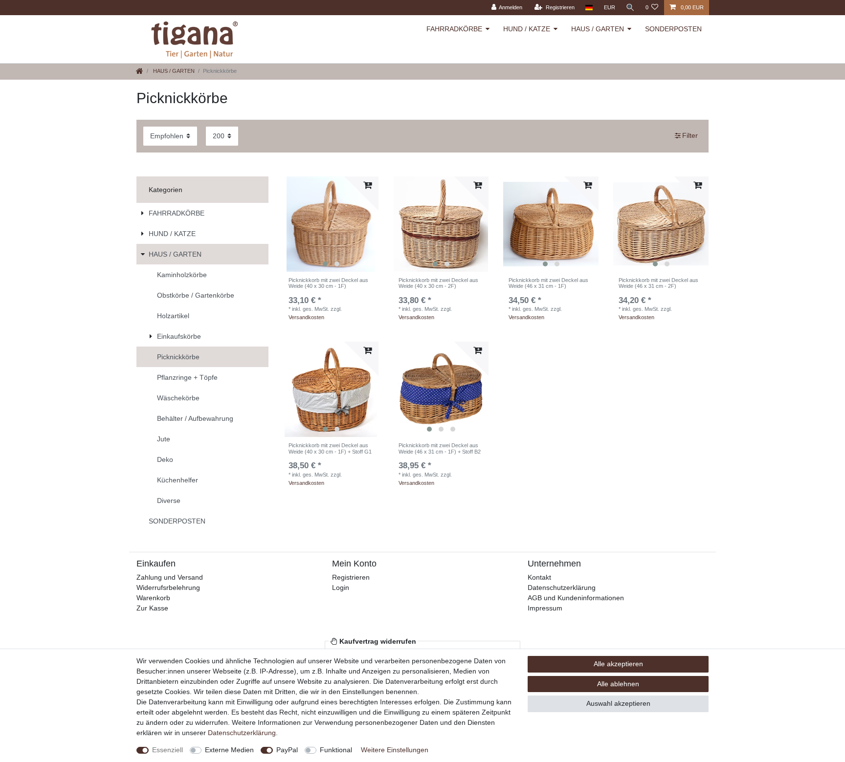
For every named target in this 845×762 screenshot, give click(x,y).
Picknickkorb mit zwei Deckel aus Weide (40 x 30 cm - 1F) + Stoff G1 (330, 448)
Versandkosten (306, 317)
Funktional (336, 750)
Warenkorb (153, 598)
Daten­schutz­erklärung (242, 733)
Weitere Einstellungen (394, 750)
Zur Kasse (152, 608)
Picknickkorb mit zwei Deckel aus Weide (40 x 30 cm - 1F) (328, 283)
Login (340, 587)
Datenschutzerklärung (562, 587)
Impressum (545, 608)
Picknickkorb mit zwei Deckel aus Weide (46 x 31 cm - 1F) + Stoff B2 (440, 448)
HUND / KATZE (526, 29)
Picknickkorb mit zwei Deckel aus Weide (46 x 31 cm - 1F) (548, 283)
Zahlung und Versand (169, 577)
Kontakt (539, 577)
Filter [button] (690, 135)
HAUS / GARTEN (597, 29)
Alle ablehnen (618, 684)
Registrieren (351, 577)
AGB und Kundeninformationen (576, 598)
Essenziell (167, 750)
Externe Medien (229, 750)
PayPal (287, 750)
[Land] (589, 7)
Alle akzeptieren (618, 664)
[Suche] (630, 7)
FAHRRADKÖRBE (454, 29)
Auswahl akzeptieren (618, 703)
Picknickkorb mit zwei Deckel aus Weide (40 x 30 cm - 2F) (438, 283)
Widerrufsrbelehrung (168, 587)
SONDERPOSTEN (673, 29)
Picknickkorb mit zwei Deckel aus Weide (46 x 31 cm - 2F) (658, 283)
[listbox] (330, 224)
